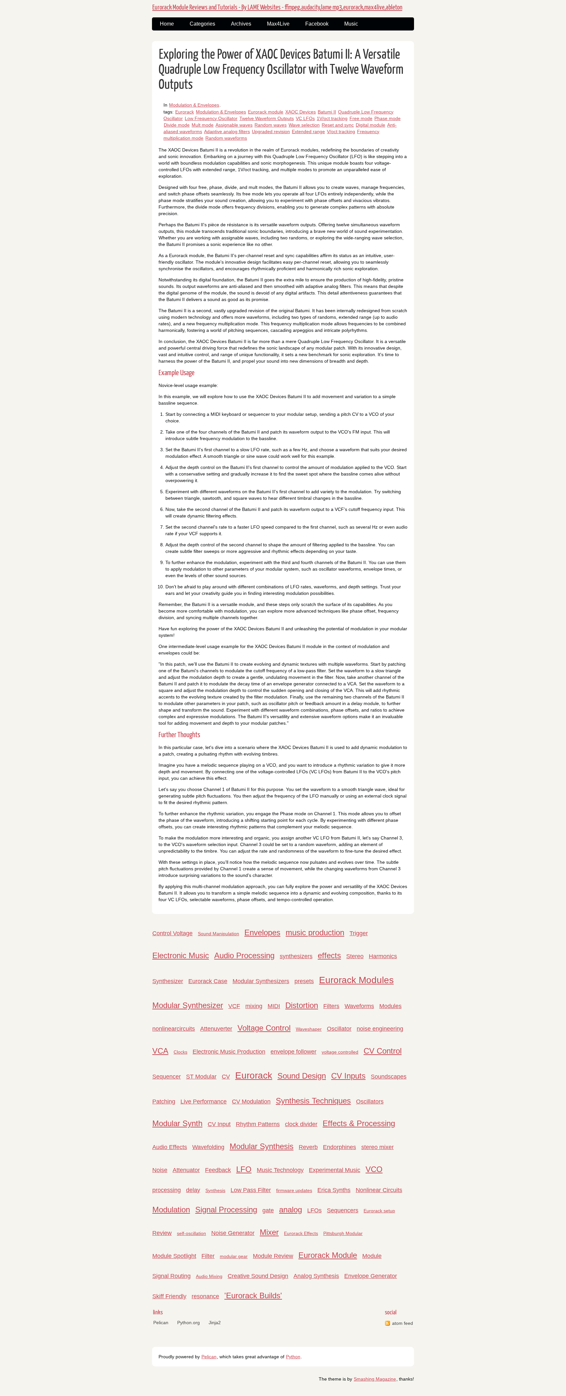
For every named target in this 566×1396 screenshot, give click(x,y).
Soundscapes (388, 1076)
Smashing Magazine (375, 1379)
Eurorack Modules (356, 980)
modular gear (234, 1256)
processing (166, 1190)
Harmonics (383, 956)
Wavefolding (208, 1147)
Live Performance (203, 1101)
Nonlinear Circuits (379, 1190)
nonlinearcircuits (173, 1028)
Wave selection (304, 125)
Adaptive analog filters (227, 131)
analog (290, 1209)
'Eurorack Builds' (253, 1295)
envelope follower (293, 1051)
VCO (374, 1169)
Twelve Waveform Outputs (266, 118)
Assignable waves (234, 125)
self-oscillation (191, 1233)
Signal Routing (171, 1276)
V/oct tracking (341, 131)
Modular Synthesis (261, 1146)
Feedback (218, 1170)
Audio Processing (244, 955)
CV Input (219, 1124)
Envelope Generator (370, 1276)
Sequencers (342, 1210)
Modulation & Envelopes (194, 105)
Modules (390, 1006)
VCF (234, 1006)
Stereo (355, 956)
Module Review (273, 1256)
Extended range (308, 131)
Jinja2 (215, 1322)
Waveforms (359, 1006)
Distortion (301, 1005)
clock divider (301, 1124)
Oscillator (339, 1028)
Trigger (358, 933)
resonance (205, 1296)
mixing (253, 1006)
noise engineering (380, 1028)
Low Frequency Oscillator (211, 118)
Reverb (308, 1147)
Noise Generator (233, 1233)
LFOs (314, 1210)
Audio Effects (169, 1147)
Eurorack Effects (301, 1233)
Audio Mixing (209, 1276)
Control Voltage (172, 933)
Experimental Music (334, 1170)
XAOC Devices (300, 111)
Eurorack (184, 111)
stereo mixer (377, 1147)
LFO (244, 1169)
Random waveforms (226, 138)
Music (351, 24)
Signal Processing (226, 1209)
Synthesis (215, 1190)
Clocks (180, 1052)
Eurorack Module (327, 1255)
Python (293, 1356)
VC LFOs (305, 118)
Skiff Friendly (169, 1296)
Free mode (360, 118)
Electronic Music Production (229, 1051)
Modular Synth (177, 1123)
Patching (163, 1101)
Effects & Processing (359, 1123)
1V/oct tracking (332, 118)
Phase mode (387, 118)
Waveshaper (309, 1029)
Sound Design (301, 1075)
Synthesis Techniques (313, 1100)
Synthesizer (167, 981)
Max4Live (278, 24)
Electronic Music (180, 955)
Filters (331, 1006)
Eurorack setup (379, 1210)
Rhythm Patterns (258, 1124)
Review (162, 1233)
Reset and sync (338, 125)
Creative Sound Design (258, 1276)
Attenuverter (216, 1028)
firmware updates (294, 1190)
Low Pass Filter (251, 1190)
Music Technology (280, 1170)
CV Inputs (348, 1075)
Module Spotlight (174, 1256)
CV (226, 1076)
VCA (160, 1050)
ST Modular (201, 1076)
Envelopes (262, 932)
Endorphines (339, 1147)
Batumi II (327, 111)
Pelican (160, 1322)
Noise (159, 1170)
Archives (241, 24)
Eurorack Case (207, 981)
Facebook (317, 24)
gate (268, 1210)
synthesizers (296, 956)
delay (193, 1190)
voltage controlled (340, 1052)
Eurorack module (265, 111)
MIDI (274, 1006)
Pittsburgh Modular (343, 1233)
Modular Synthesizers (261, 981)
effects (329, 955)
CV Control (383, 1050)
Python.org (188, 1322)
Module (372, 1256)
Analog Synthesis (316, 1276)
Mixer (269, 1232)
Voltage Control (264, 1027)
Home (167, 24)
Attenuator (186, 1170)
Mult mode (203, 125)
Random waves (271, 125)
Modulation (171, 1209)
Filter (208, 1256)
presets (304, 981)
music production (315, 932)
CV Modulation (251, 1101)
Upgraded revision (271, 131)
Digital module (370, 125)
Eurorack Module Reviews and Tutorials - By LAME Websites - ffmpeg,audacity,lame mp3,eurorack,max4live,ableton (277, 7)
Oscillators (370, 1101)
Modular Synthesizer (187, 1005)
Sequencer (166, 1076)
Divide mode (177, 125)
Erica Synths (333, 1190)
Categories (202, 24)
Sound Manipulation (218, 933)
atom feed (402, 1323)
